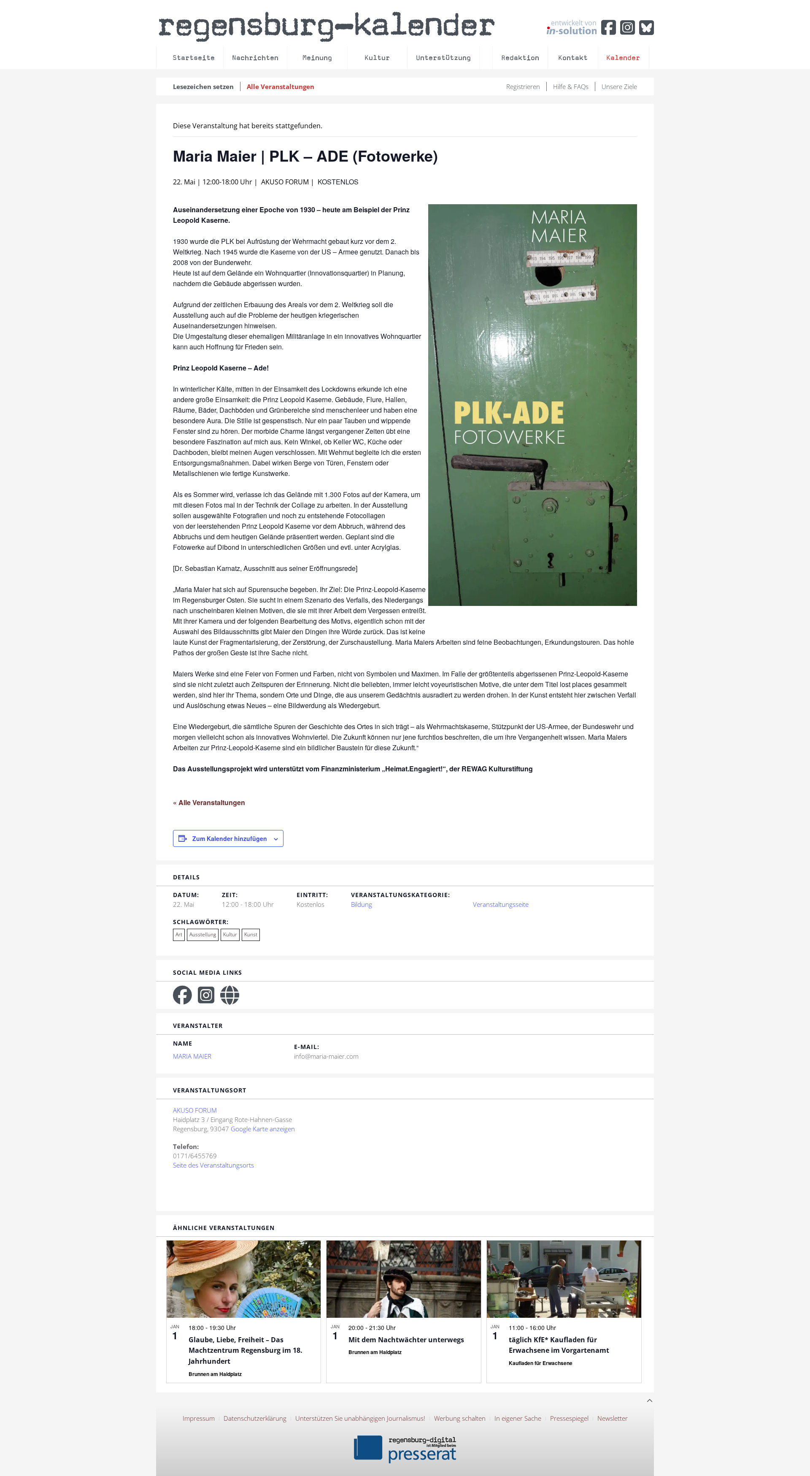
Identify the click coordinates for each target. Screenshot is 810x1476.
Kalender (623, 57)
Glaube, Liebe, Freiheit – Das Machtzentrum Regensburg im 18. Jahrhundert (245, 1350)
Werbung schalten (460, 1418)
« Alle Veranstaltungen (209, 802)
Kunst (250, 934)
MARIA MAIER (192, 1056)
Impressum (199, 1418)
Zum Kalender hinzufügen (229, 838)
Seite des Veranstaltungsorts (213, 1165)
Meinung (317, 57)
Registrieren (523, 86)
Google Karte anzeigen (263, 1129)
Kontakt (573, 57)
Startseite (194, 57)
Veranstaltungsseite (501, 904)
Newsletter (612, 1418)
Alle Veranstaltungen (280, 86)
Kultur (377, 57)
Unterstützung (443, 57)
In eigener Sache (517, 1418)
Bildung (361, 904)
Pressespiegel (569, 1418)
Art (179, 934)
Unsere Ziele (619, 86)
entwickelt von (574, 23)
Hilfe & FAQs (571, 86)
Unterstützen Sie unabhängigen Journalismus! (360, 1418)
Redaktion (520, 57)
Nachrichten (255, 57)
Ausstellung (202, 934)
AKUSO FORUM (195, 1110)
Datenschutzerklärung (255, 1418)
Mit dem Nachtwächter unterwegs (406, 1339)
